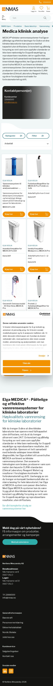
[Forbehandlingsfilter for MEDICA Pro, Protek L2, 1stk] (39, 166)
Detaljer (42, 356)
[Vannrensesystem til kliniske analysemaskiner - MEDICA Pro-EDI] (14, 166)
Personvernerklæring (12, 622)
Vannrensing (44, 26)
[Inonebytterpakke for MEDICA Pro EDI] (14, 231)
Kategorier (10, 136)
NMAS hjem (6, 26)
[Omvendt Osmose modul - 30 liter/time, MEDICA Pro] (14, 286)
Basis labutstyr (31, 26)
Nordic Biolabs (9, 632)
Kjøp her (9, 214)
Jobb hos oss (8, 637)
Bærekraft (7, 618)
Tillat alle (26, 363)
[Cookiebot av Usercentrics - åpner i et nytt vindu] (39, 314)
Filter (34, 136)
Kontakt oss (8, 656)
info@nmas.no (10, 102)
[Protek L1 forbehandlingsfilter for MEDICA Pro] (39, 286)
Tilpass (25, 370)
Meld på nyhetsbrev (20, 542)
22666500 (9, 99)
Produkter (18, 26)
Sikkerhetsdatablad (11, 627)
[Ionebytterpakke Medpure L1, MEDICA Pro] (39, 231)
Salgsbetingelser (10, 651)
